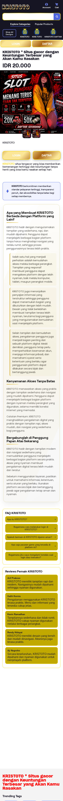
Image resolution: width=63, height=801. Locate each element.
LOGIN (16, 43)
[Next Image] (60, 102)
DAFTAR (47, 43)
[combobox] (28, 16)
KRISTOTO (9, 163)
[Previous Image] (2, 102)
